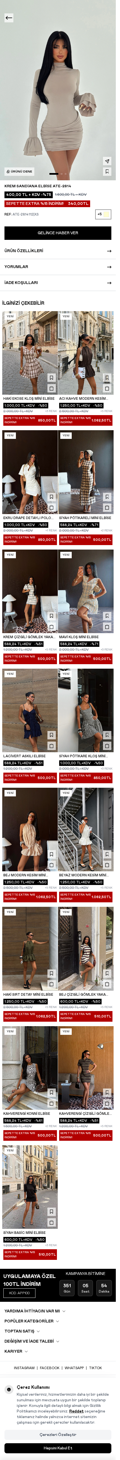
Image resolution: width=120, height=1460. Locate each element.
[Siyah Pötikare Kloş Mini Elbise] (86, 710)
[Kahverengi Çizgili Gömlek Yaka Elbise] (86, 1068)
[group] (60, 90)
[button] (53, 174)
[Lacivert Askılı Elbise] (30, 710)
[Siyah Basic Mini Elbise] (30, 1187)
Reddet (76, 1411)
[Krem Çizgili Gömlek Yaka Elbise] (30, 591)
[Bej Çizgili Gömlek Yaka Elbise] (86, 948)
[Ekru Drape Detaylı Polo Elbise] (30, 472)
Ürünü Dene (21, 171)
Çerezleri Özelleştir (58, 1435)
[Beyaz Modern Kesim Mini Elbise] (86, 829)
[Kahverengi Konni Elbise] (30, 1068)
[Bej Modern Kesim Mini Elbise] (30, 829)
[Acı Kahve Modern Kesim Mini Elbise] (86, 353)
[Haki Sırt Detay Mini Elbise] (30, 948)
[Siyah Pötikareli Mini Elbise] (86, 472)
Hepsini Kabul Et (58, 1448)
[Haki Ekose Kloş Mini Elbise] (30, 353)
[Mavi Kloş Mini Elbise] (86, 591)
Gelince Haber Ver (58, 233)
